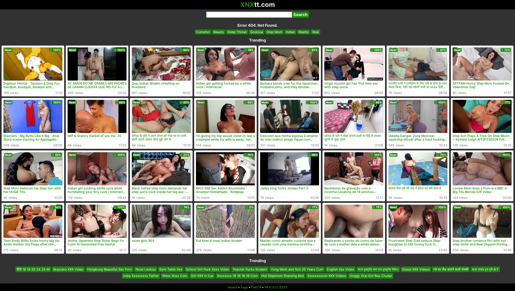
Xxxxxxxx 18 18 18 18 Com (237, 276)
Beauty (218, 32)
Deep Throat (237, 32)
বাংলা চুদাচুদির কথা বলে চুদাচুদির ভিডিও (378, 269)
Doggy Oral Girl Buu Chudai (371, 276)
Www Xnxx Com (174, 276)
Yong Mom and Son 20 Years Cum (297, 269)
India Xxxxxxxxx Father (141, 276)
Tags (244, 287)
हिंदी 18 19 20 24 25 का (33, 269)
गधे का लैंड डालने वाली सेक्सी (450, 269)
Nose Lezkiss (146, 269)
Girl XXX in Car (202, 276)
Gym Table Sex (170, 269)
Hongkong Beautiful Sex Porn (109, 269)
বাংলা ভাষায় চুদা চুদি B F (485, 269)
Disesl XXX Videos (416, 269)
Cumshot (203, 32)
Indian (290, 32)
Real (315, 32)
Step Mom (274, 32)
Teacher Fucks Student (250, 269)
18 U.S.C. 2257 (275, 287)
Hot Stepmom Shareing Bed (282, 276)
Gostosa (256, 32)
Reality (304, 32)
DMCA (256, 287)
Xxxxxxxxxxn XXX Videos (326, 276)
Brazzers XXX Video (68, 269)
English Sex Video (340, 269)
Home (232, 287)
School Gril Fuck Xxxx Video (207, 269)
